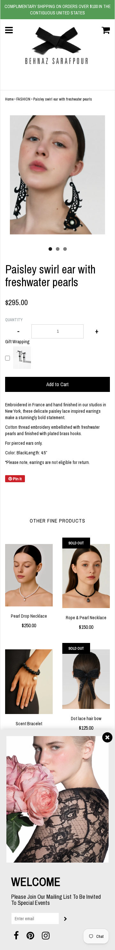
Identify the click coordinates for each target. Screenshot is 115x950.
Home (9, 99)
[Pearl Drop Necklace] (29, 575)
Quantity (14, 319)
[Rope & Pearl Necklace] (86, 576)
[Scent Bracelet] (29, 681)
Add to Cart (57, 384)
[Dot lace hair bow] (86, 679)
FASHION (23, 99)
